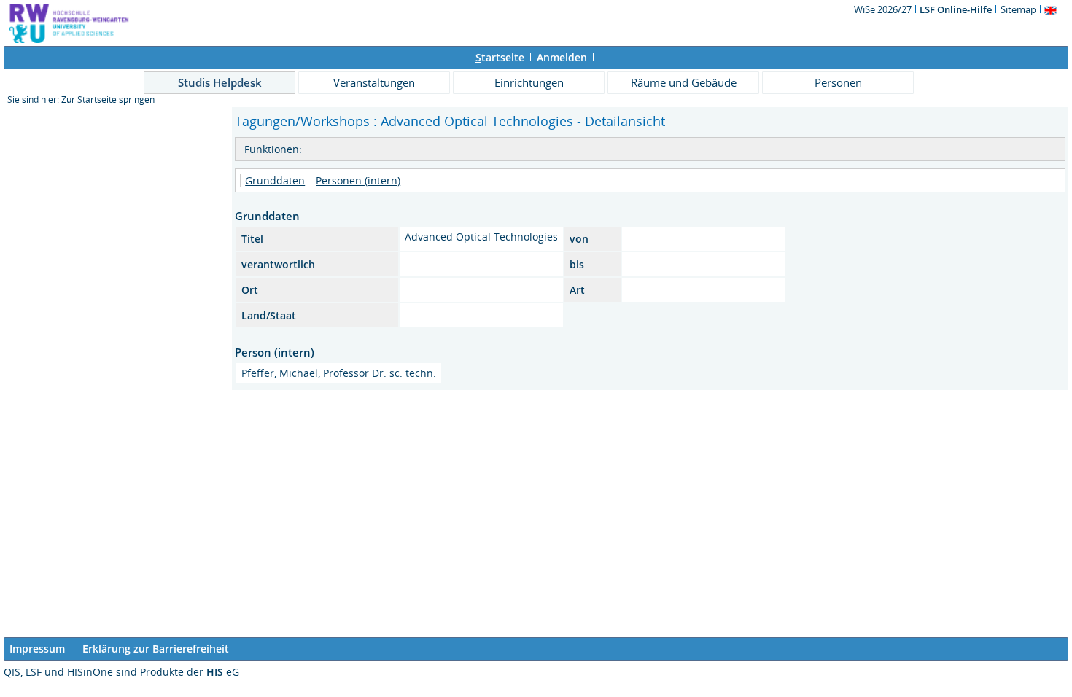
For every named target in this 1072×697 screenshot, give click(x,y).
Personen (838, 82)
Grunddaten (275, 180)
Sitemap (1018, 9)
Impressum (37, 648)
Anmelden (562, 57)
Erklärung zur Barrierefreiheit (155, 648)
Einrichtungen (529, 82)
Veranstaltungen (374, 82)
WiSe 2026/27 (884, 9)
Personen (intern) (358, 180)
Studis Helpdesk (220, 82)
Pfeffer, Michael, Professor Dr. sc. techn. (338, 373)
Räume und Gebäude (684, 82)
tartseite (499, 57)
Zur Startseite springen (108, 99)
